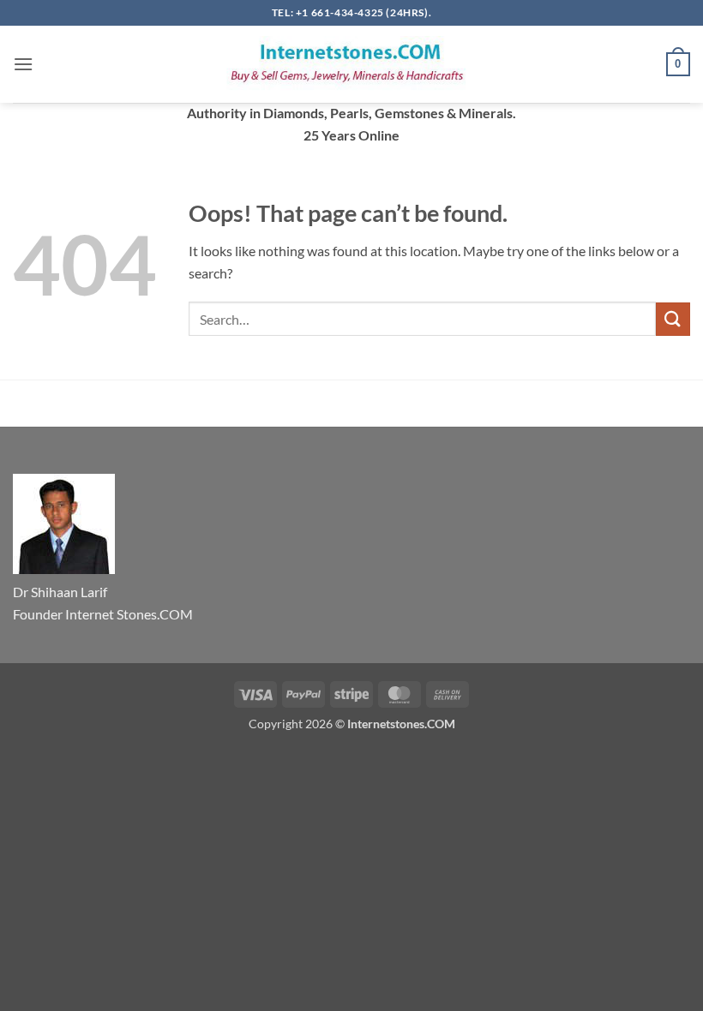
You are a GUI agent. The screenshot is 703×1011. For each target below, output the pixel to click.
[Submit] (673, 319)
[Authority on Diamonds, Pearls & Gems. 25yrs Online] (351, 64)
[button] (23, 64)
